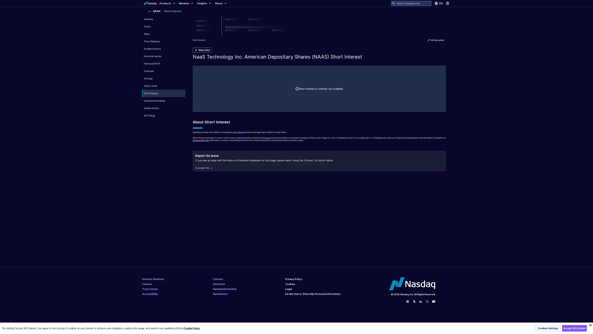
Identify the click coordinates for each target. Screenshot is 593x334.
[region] (296, 328)
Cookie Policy (192, 328)
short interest (239, 132)
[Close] (590, 325)
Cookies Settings (548, 328)
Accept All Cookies (574, 328)
